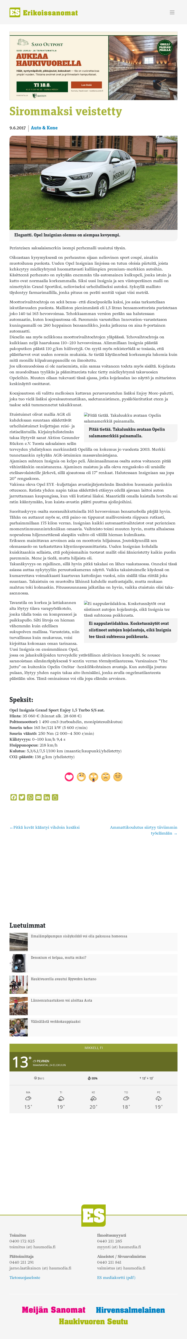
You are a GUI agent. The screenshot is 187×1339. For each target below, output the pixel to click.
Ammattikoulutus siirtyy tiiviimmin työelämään (144, 830)
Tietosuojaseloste (24, 1277)
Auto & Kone (44, 128)
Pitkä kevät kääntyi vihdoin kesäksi (46, 827)
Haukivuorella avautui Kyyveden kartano (63, 979)
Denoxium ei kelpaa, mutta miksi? (58, 958)
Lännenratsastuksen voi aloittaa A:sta (61, 1001)
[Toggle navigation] (172, 12)
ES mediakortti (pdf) (116, 1277)
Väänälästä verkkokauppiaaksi (56, 1022)
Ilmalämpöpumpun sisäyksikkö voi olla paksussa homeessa (79, 936)
